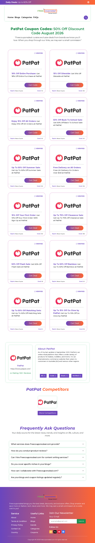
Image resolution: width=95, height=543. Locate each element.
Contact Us (15, 529)
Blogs (17, 17)
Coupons (34, 532)
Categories (26, 17)
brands (33, 525)
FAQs (35, 17)
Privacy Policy (17, 525)
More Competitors (47, 413)
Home (11, 17)
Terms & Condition (19, 521)
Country (14, 532)
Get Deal (75, 133)
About (13, 518)
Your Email (54, 517)
